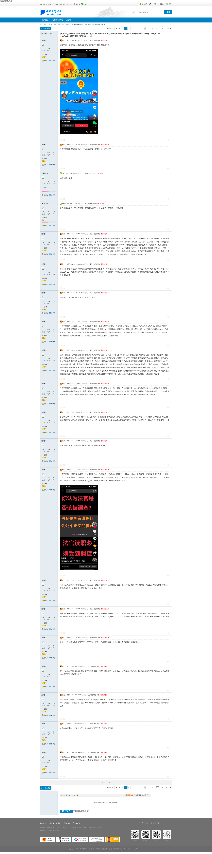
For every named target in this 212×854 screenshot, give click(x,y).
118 (54, 181)
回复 (64, 140)
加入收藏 (48, 4)
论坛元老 (44, 54)
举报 (168, 140)
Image (66, 795)
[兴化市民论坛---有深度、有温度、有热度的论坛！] (51, 15)
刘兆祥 (50, 33)
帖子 (133, 12)
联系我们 (59, 823)
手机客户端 (76, 823)
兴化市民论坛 (57, 20)
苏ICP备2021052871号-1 (53, 830)
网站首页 (45, 20)
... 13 (152, 28)
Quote (72, 795)
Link (69, 795)
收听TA (46, 60)
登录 (110, 802)
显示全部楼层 (94, 40)
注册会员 (44, 187)
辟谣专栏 (69, 20)
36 (48, 181)
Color (64, 795)
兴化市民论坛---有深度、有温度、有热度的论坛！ (41, 24)
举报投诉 (67, 823)
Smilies (78, 795)
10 (147, 28)
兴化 (45, 24)
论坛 (50, 24)
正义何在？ (45, 173)
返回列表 (110, 28)
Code (75, 795)
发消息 (53, 60)
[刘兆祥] (43, 33)
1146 (48, 49)
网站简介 (43, 823)
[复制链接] (90, 36)
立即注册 (114, 802)
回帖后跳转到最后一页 (82, 811)
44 (43, 49)
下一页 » (106, 782)
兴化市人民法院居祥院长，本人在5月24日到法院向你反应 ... (86, 24)
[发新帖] (45, 28)
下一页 (167, 28)
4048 (54, 49)
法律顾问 (51, 823)
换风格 (63, 4)
